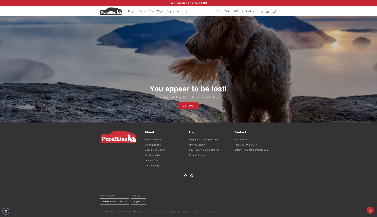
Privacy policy (140, 212)
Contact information (191, 212)
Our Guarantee (153, 155)
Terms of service (156, 212)
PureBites (111, 212)
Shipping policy (172, 212)
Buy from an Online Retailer (204, 149)
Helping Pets (151, 160)
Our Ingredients (153, 144)
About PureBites (153, 139)
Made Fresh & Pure (155, 149)
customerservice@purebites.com (251, 149)
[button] (131, 11)
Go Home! (188, 105)
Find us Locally (197, 144)
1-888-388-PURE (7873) (246, 144)
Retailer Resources (199, 155)
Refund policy (125, 212)
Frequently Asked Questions (204, 139)
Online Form (240, 139)
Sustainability (152, 165)
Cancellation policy (210, 212)
